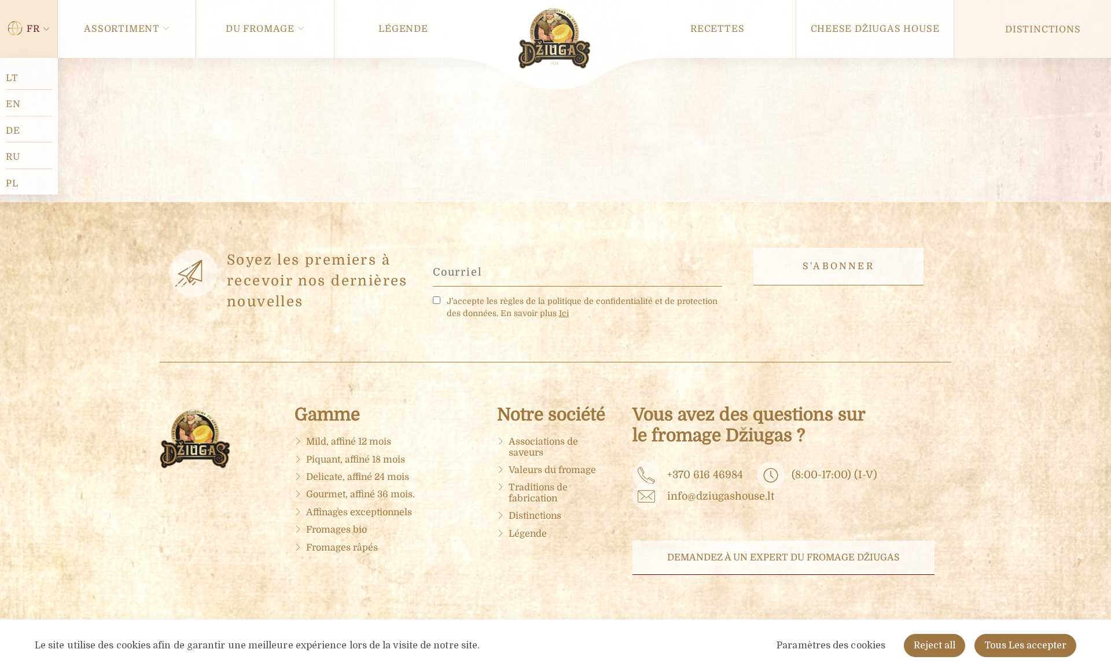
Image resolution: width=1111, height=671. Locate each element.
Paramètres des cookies (831, 645)
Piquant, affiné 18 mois (355, 459)
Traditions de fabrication (538, 492)
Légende (528, 534)
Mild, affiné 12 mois (348, 442)
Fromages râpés (342, 547)
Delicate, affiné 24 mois (357, 477)
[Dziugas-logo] (200, 465)
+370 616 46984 (705, 475)
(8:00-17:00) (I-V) (834, 475)
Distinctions (535, 516)
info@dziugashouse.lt (720, 496)
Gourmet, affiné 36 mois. (360, 494)
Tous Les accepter (1025, 645)
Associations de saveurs (543, 447)
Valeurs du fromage (552, 470)
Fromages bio (336, 530)
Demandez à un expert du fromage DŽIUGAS (783, 557)
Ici (564, 313)
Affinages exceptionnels (359, 512)
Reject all (934, 645)
